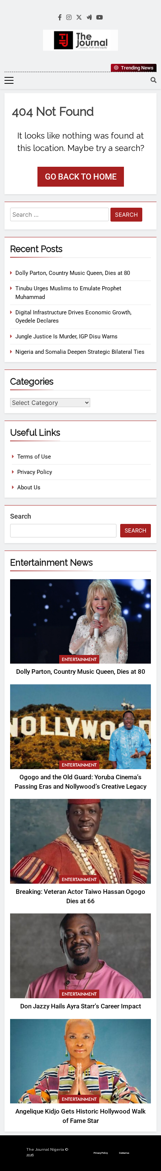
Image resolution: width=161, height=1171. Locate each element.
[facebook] (60, 17)
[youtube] (99, 17)
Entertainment (79, 659)
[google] (89, 17)
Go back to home (80, 176)
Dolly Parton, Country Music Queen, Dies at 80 (72, 273)
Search (20, 516)
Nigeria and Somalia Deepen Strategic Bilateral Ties (80, 352)
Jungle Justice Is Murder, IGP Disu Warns (66, 336)
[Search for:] (59, 216)
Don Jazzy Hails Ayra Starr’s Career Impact (80, 1006)
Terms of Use (34, 456)
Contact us (124, 1152)
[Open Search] (154, 80)
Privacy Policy (34, 472)
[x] (79, 17)
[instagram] (69, 17)
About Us (28, 487)
